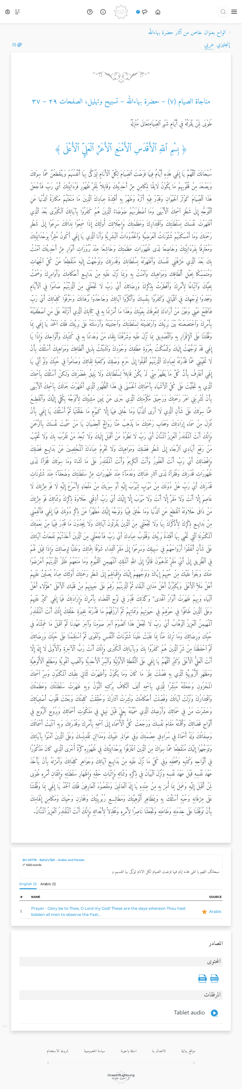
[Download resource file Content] (214, 978)
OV (4, 1026)
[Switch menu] (234, 12)
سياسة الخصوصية (94, 1051)
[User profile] (7, 12)
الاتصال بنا (159, 1051)
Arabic (215, 911)
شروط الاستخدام (58, 1051)
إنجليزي (223, 44)
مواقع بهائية (188, 1051)
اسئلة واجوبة (128, 1051)
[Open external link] (90, 12)
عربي (209, 44)
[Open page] (158, 12)
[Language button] (17, 12)
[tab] (29, 885)
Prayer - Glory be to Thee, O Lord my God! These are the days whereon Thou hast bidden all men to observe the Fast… (108, 911)
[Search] (223, 12)
